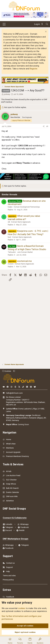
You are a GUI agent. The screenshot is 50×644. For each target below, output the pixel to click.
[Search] (47, 24)
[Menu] (4, 24)
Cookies (7, 371)
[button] (14, 371)
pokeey (7, 94)
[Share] (43, 126)
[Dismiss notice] (45, 31)
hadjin (10, 207)
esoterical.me (24, 261)
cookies (21, 608)
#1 (47, 126)
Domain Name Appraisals (21, 222)
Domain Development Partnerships (27, 207)
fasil (9, 237)
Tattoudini (12, 252)
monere (10, 264)
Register (33, 68)
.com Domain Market (25, 252)
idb (9, 222)
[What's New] (42, 24)
